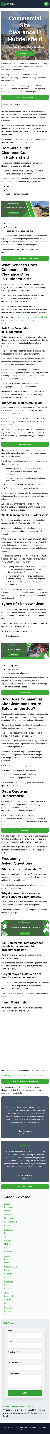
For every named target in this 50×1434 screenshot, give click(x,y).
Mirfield (20, 1076)
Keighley (8, 1289)
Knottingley (8, 1311)
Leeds (6, 1263)
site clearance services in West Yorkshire (30, 317)
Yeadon (7, 1285)
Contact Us (25, 830)
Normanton (8, 1281)
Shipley (7, 1255)
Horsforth (8, 1274)
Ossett (6, 1237)
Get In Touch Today (25, 97)
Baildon (7, 1278)
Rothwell (8, 1270)
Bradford (7, 1240)
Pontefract (8, 1307)
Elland (4, 1076)
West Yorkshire (10, 1266)
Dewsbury (8, 1229)
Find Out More (25, 444)
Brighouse (12, 1076)
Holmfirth (28, 1076)
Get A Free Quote (25, 1186)
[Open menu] (46, 4)
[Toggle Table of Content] (24, 105)
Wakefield (8, 1252)
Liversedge (37, 1076)
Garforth (7, 1300)
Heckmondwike (10, 1222)
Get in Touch (25, 693)
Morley (7, 1244)
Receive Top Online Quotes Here (25, 1081)
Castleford (8, 1296)
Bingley (7, 1259)
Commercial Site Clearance (12, 86)
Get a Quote (23, 54)
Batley (6, 1233)
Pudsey (7, 1248)
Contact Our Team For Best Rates (25, 258)
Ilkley (6, 1304)
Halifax (7, 1226)
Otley (6, 1292)
